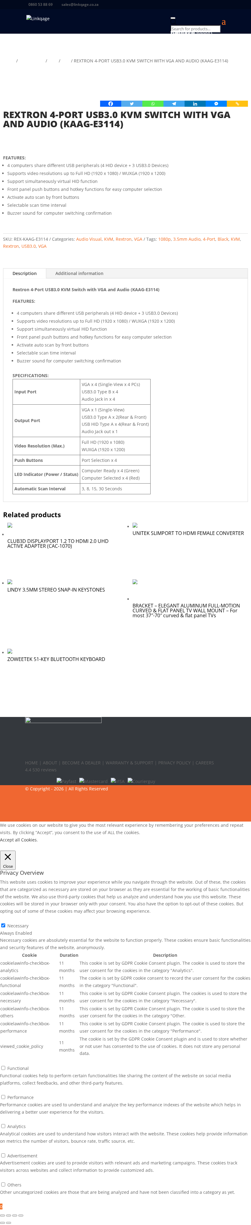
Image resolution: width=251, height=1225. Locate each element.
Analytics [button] (9, 1119)
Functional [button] (10, 1061)
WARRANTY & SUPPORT (129, 763)
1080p (164, 239)
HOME (32, 763)
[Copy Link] (237, 104)
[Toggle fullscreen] (8, 1215)
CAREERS (205, 763)
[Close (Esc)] (20, 1215)
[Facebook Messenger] (216, 104)
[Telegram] (174, 104)
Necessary (17, 926)
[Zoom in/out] (2, 1215)
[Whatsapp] (152, 104)
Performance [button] (13, 1090)
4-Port (209, 239)
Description (25, 273)
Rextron (124, 239)
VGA (66, 61)
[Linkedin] (195, 104)
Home (9, 61)
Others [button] (7, 1177)
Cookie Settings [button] (17, 847)
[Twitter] (131, 104)
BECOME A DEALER (81, 763)
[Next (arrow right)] (8, 1223)
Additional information (79, 273)
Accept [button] (43, 847)
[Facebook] (110, 104)
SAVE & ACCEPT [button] (15, 1199)
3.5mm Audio (186, 239)
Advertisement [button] (15, 1148)
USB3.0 (28, 246)
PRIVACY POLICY (174, 763)
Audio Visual (31, 61)
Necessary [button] (10, 918)
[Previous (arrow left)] (2, 1223)
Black (223, 239)
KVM (53, 61)
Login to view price (38, 141)
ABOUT (50, 763)
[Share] (14, 1215)
